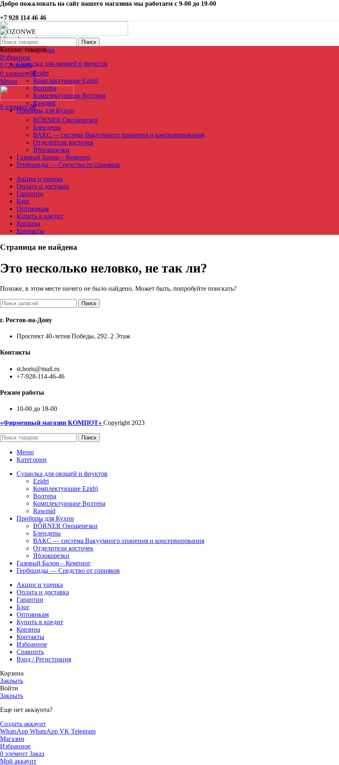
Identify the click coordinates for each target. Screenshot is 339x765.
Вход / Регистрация (44, 659)
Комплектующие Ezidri (65, 80)
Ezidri (41, 73)
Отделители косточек (63, 142)
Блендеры (47, 127)
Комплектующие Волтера (69, 95)
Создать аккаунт (23, 723)
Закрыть (11, 680)
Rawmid (44, 102)
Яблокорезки (51, 149)
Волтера (44, 88)
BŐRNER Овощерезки (65, 119)
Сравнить (30, 651)
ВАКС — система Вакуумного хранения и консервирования (118, 134)
